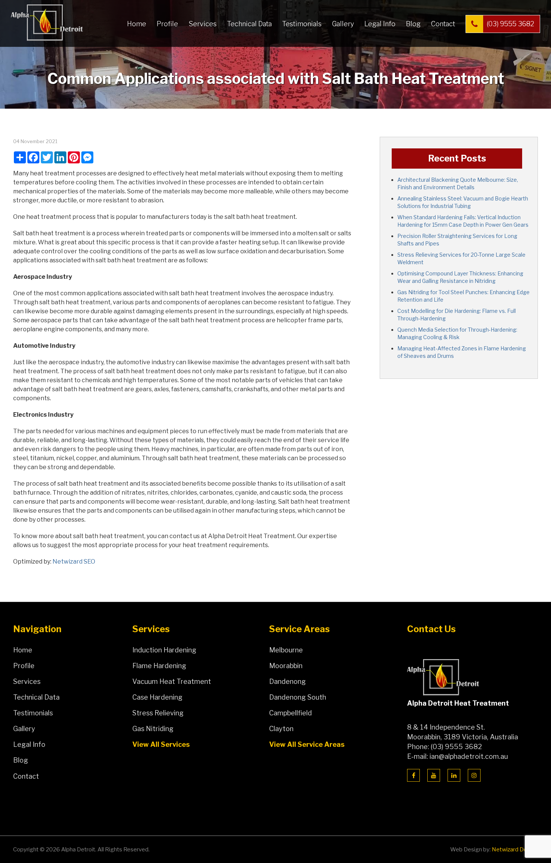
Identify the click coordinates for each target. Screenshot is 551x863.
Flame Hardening (159, 666)
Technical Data (249, 24)
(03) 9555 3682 (510, 24)
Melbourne (286, 650)
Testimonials (302, 24)
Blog (413, 24)
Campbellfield (290, 713)
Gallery (343, 24)
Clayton (281, 729)
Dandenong (287, 681)
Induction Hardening (164, 650)
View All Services (161, 744)
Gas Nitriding (153, 729)
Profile (167, 24)
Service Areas (299, 629)
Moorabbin (285, 666)
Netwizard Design (515, 849)
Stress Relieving (158, 713)
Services (203, 24)
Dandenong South (297, 697)
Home (136, 24)
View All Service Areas (306, 744)
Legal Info (379, 24)
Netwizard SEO (73, 561)
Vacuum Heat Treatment (171, 681)
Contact (443, 24)
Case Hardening (157, 697)
